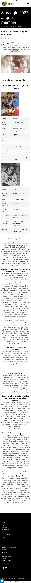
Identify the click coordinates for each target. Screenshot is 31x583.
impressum (4, 578)
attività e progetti (7, 534)
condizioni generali (12, 578)
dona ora (4, 558)
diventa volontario (7, 560)
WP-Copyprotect (19, 582)
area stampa (5, 543)
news (3, 540)
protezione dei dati (22, 578)
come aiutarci (6, 531)
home (3, 525)
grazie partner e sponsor (9, 547)
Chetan (12, 582)
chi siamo (4, 527)
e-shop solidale (6, 556)
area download (6, 545)
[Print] (9, 38)
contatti (4, 549)
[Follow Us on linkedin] (6, 568)
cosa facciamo (6, 529)
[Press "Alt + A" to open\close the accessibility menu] (2, 581)
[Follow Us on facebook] (3, 568)
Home (6, 26)
